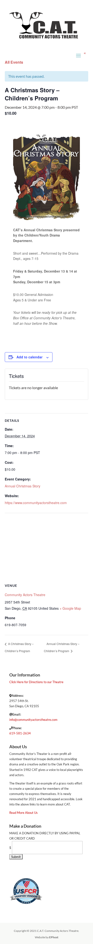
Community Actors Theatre (25, 594)
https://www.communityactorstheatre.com (36, 502)
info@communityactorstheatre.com (33, 720)
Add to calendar (29, 357)
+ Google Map (70, 608)
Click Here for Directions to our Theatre (36, 682)
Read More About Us (23, 813)
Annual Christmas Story (22, 486)
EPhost (53, 937)
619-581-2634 (20, 733)
